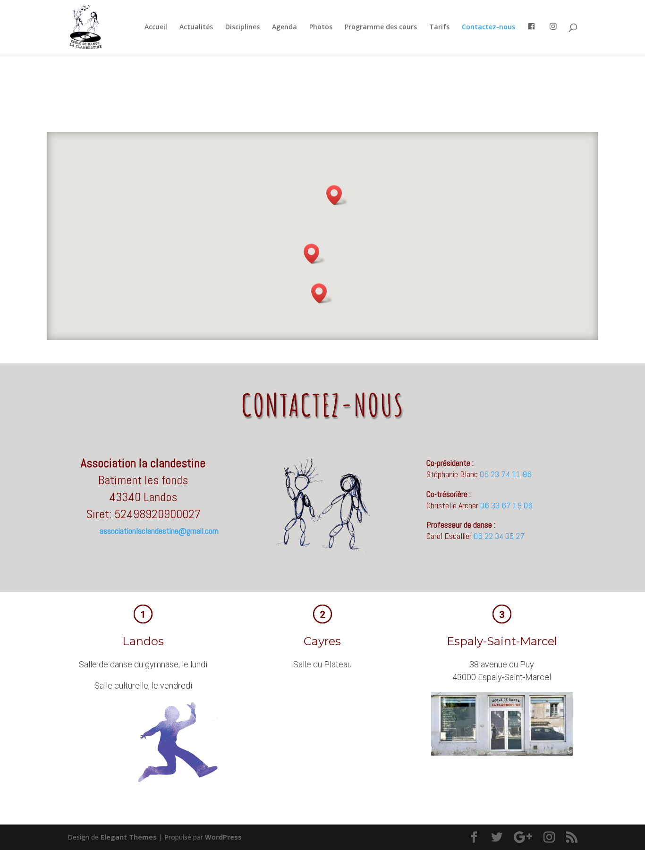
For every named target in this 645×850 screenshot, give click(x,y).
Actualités (196, 27)
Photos (320, 27)
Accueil (155, 27)
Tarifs (439, 27)
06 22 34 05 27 (499, 535)
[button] (322, 293)
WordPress (223, 837)
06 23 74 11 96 (506, 474)
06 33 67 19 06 (506, 505)
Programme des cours (381, 27)
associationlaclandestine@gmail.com (159, 530)
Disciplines (242, 27)
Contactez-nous (488, 27)
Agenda (284, 27)
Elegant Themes (129, 837)
